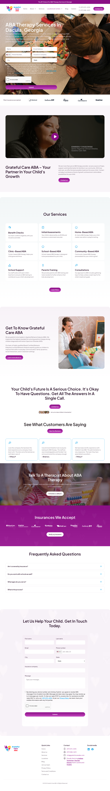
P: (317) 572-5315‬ (84, 7)
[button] (33, 8)
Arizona (69, 762)
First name (28, 639)
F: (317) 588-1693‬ (84, 10)
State (58, 657)
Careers (73, 9)
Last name (59, 639)
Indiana (80, 758)
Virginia (69, 764)
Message (28, 676)
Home (25, 9)
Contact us (64, 180)
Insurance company (31, 666)
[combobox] (9, 55)
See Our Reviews (55, 431)
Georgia (77, 760)
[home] (14, 9)
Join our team (46, 765)
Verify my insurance (55, 534)
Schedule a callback (55, 494)
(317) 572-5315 (51, 71)
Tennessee (70, 760)
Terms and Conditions (49, 771)
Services (41, 9)
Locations (45, 758)
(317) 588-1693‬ (71, 752)
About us (44, 752)
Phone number (60, 648)
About (32, 9)
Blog (66, 9)
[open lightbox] (55, 136)
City (26, 657)
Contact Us (98, 9)
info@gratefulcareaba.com (75, 755)
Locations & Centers (53, 9)
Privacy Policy (64, 698)
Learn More (55, 290)
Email (26, 648)
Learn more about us (14, 357)
